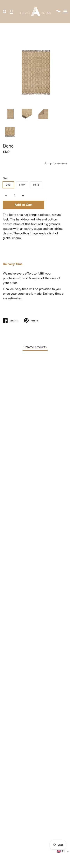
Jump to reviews (55, 163)
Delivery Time (13, 264)
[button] (63, 851)
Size (5, 178)
